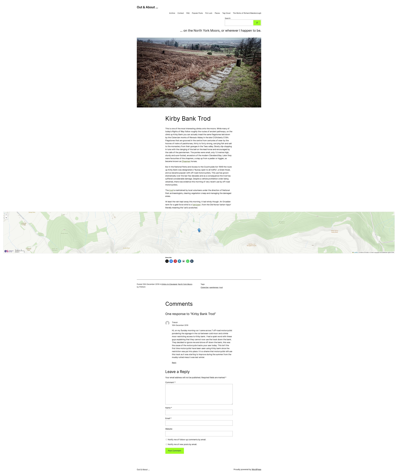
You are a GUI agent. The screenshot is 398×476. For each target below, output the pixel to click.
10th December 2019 (180, 325)
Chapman (186, 161)
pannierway (213, 287)
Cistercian (205, 287)
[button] (199, 230)
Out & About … (147, 7)
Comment (170, 382)
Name (168, 408)
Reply (174, 363)
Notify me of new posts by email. (182, 444)
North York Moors (185, 284)
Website (168, 429)
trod (171, 190)
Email (168, 418)
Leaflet (356, 252)
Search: (228, 18)
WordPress (256, 469)
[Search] (257, 22)
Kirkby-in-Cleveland (169, 284)
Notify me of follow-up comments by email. (187, 439)
